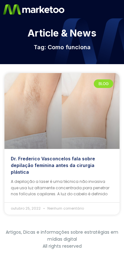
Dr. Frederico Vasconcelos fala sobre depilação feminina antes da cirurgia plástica (53, 165)
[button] (118, 9)
